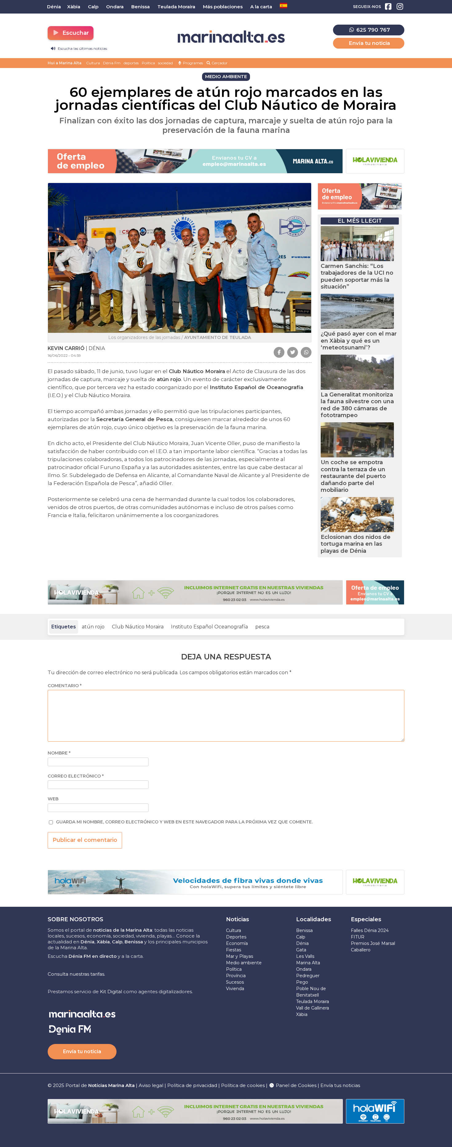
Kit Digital (111, 991)
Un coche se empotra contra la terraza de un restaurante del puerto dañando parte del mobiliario (353, 476)
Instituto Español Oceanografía (209, 627)
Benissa (304, 930)
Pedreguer (307, 975)
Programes (192, 63)
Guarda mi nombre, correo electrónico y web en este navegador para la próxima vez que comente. (184, 822)
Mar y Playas (239, 956)
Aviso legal (151, 1085)
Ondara (303, 969)
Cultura (93, 63)
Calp (300, 937)
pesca (262, 627)
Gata (301, 950)
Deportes (236, 937)
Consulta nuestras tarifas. (76, 974)
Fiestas (233, 950)
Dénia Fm (112, 63)
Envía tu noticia (369, 43)
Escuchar (75, 33)
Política (148, 63)
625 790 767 (372, 30)
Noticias (237, 919)
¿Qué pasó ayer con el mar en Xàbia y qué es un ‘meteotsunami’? (359, 340)
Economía (237, 943)
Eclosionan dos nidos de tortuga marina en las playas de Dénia (356, 544)
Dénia (302, 943)
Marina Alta (308, 963)
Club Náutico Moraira (138, 627)
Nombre (59, 753)
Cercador (219, 63)
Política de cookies (243, 1085)
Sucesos (235, 982)
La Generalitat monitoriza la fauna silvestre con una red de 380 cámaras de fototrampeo (357, 405)
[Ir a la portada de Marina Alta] (231, 36)
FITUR (357, 937)
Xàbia (301, 1014)
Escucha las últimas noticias (82, 48)
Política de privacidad (192, 1085)
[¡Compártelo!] (279, 352)
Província (236, 975)
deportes (131, 63)
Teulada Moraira (312, 1001)
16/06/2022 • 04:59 (64, 355)
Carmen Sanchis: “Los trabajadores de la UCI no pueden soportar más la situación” (357, 276)
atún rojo (93, 627)
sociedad (165, 63)
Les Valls (305, 956)
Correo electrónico (76, 776)
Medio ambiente (244, 963)
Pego (302, 982)
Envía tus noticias (340, 1085)
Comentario (64, 685)
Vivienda (235, 988)
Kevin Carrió (66, 348)
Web (53, 799)
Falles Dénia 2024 (370, 930)
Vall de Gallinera (312, 1008)
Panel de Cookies (295, 1085)
